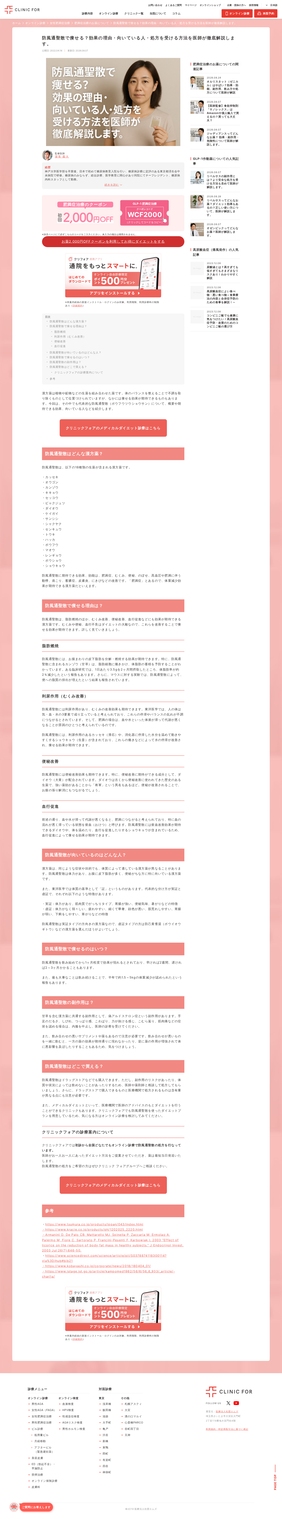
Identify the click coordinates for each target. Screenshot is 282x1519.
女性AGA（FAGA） (44, 1410)
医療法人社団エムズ (227, 1411)
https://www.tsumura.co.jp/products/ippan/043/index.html (94, 1224)
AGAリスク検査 (72, 1422)
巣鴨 (105, 1447)
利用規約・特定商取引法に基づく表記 (227, 1429)
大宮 (127, 1410)
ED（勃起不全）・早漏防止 (44, 1466)
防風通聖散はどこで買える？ (68, 366)
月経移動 (40, 1441)
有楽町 (107, 1459)
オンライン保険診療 (45, 1480)
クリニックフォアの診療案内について (78, 372)
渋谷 (105, 1434)
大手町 (107, 1422)
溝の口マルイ (133, 1416)
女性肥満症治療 (42, 1416)
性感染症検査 (71, 1416)
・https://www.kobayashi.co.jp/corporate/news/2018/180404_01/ (96, 1266)
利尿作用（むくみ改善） (70, 336)
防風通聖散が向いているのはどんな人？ (75, 352)
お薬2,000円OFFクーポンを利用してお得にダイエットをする (113, 241)
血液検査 (68, 1403)
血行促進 (60, 346)
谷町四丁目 (132, 1428)
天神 (127, 1434)
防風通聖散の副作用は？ (65, 362)
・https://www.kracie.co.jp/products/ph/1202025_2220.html (92, 1229)
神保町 (107, 1472)
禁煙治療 (37, 1474)
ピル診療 (37, 1428)
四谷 (105, 1466)
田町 (105, 1453)
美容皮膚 (37, 1458)
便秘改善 (60, 341)
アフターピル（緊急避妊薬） (44, 1449)
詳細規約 (78, 305)
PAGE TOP (275, 1482)
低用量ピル (41, 1434)
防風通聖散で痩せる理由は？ (68, 326)
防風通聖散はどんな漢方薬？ (68, 321)
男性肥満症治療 (42, 1422)
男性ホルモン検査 (73, 1428)
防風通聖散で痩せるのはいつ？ (70, 357)
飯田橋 (107, 1410)
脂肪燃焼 (60, 331)
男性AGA (37, 1403)
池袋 (105, 1416)
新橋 (105, 1441)
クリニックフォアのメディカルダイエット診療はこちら (113, 428)
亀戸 (105, 1428)
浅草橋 (107, 1403)
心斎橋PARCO (134, 1422)
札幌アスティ (133, 1403)
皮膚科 (36, 1486)
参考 (52, 378)
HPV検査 (68, 1410)
